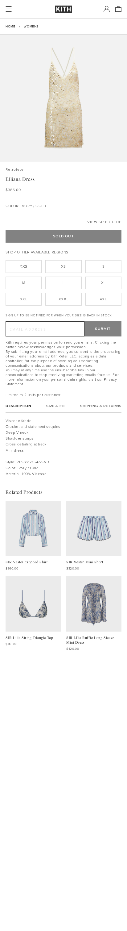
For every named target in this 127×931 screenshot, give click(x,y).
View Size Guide (104, 222)
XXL (23, 299)
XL (103, 283)
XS (63, 266)
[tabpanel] (63, 447)
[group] (63, 98)
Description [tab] (18, 406)
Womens (31, 26)
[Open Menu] (9, 9)
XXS (23, 266)
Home (10, 26)
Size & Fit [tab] (55, 406)
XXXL (63, 299)
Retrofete (15, 169)
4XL (103, 299)
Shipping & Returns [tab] (100, 406)
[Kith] (63, 9)
